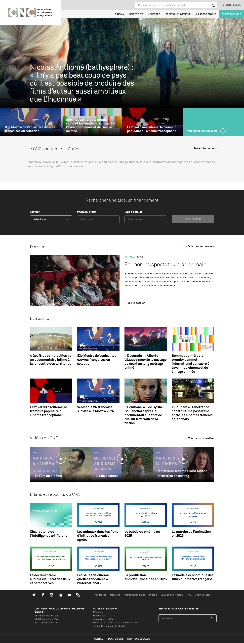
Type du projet (133, 212)
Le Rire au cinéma (48, 476)
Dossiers (115, 594)
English (237, 4)
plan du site (115, 638)
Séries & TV (136, 14)
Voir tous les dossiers (201, 246)
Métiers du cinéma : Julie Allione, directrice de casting (183, 473)
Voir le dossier (136, 302)
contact (99, 638)
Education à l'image (172, 594)
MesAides (98, 612)
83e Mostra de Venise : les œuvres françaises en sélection (30, 129)
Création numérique (178, 14)
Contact (227, 4)
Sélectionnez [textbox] (40, 219)
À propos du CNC (206, 14)
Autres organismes (134, 594)
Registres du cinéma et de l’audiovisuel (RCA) (116, 622)
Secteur (35, 212)
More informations (205, 148)
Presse (153, 594)
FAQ (189, 594)
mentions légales (138, 638)
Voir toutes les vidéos (201, 438)
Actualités (100, 594)
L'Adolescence (107, 476)
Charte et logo (203, 594)
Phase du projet (86, 212)
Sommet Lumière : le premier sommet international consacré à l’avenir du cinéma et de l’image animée (90, 125)
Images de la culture (103, 619)
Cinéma (119, 14)
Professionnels (231, 14)
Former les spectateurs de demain (165, 264)
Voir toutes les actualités (202, 130)
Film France (99, 615)
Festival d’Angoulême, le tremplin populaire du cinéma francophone (151, 129)
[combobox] (51, 219)
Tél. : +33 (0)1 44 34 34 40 (48, 622)
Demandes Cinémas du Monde (109, 626)
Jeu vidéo (154, 14)
